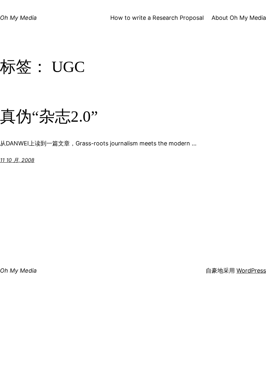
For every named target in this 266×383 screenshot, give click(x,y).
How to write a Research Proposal (157, 17)
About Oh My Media (239, 17)
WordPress (251, 270)
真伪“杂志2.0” (49, 116)
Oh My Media (18, 17)
